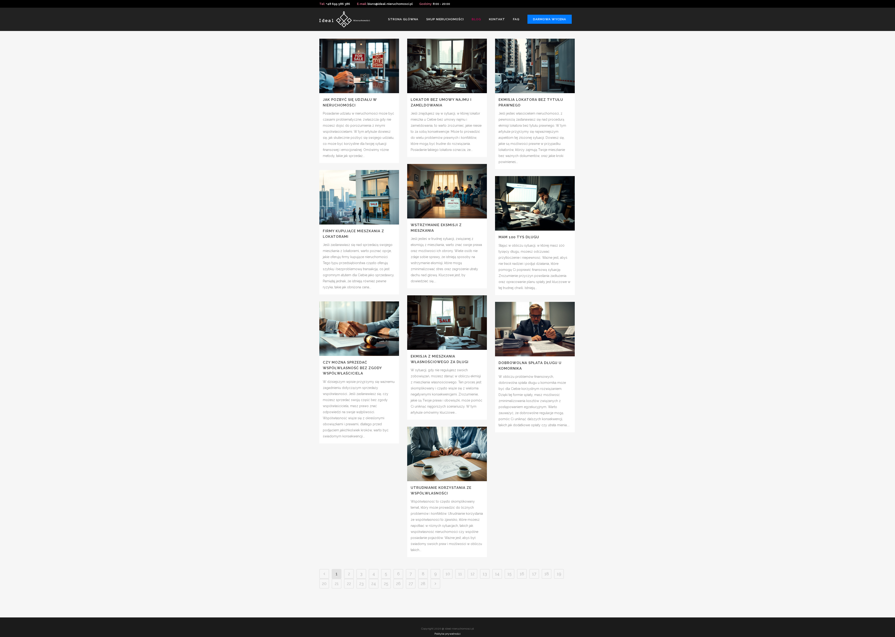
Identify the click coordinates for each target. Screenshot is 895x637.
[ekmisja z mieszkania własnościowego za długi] (447, 322)
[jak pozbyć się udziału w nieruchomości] (359, 66)
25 (386, 583)
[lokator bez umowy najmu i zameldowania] (447, 66)
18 (546, 573)
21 (337, 583)
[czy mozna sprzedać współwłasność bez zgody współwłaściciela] (359, 328)
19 (559, 573)
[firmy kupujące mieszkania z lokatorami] (359, 197)
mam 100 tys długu (519, 237)
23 (361, 583)
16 (522, 573)
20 (324, 583)
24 (373, 583)
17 (534, 573)
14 (497, 573)
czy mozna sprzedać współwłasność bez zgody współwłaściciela (352, 367)
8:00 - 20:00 (441, 4)
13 (485, 573)
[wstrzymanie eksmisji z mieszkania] (447, 191)
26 (398, 583)
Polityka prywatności (447, 633)
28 (423, 583)
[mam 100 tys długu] (535, 203)
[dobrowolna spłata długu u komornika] (535, 329)
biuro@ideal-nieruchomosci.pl (390, 4)
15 (509, 573)
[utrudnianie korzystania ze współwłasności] (447, 454)
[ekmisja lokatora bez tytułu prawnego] (535, 66)
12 (473, 573)
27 (411, 583)
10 (448, 573)
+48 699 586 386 (338, 4)
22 (349, 583)
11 (460, 573)
